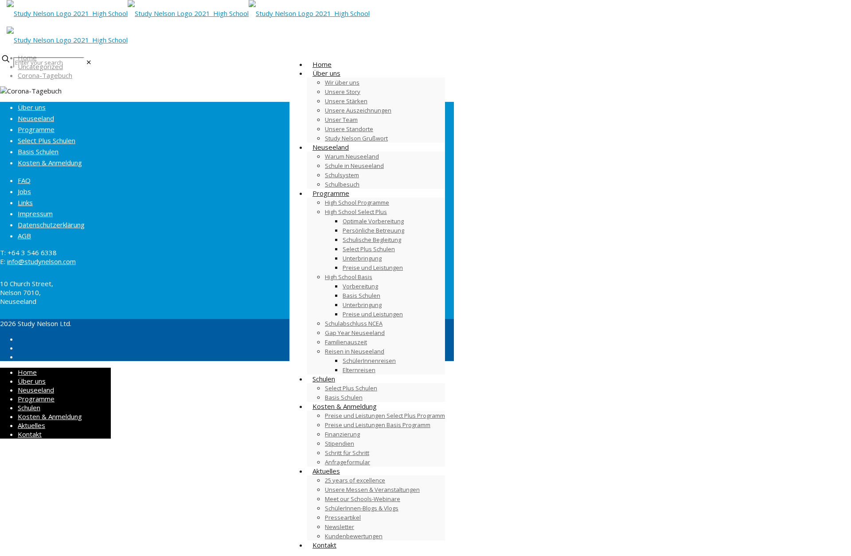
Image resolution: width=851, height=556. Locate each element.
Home (27, 57)
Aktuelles (31, 425)
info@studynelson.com (41, 261)
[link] (89, 62)
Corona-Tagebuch (45, 75)
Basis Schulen (38, 151)
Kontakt (30, 434)
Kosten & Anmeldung (50, 162)
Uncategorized (40, 66)
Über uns (32, 107)
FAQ (24, 180)
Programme (36, 129)
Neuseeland (36, 118)
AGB (24, 235)
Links (25, 202)
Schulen (29, 407)
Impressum (35, 213)
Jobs (24, 191)
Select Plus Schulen (46, 140)
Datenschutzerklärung (51, 224)
